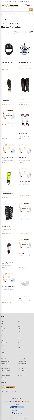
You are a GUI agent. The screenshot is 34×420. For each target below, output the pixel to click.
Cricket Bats (4, 358)
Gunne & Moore (5, 342)
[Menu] (3, 5)
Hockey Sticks (21, 358)
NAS (19, 321)
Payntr (19, 331)
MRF (19, 319)
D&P (2, 333)
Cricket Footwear (5, 370)
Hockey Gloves (22, 363)
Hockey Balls (21, 368)
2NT (2, 319)
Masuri (3, 352)
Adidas (3, 321)
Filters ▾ (5, 19)
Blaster (3, 328)
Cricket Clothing (5, 368)
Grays (2, 340)
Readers (20, 338)
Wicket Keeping (5, 365)
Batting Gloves (5, 361)
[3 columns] (30, 32)
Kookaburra (4, 349)
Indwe (2, 345)
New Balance (21, 323)
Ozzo (19, 328)
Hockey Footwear (22, 365)
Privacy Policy (4, 393)
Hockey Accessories (23, 373)
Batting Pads (4, 363)
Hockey (7, 23)
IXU (2, 347)
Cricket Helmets (5, 375)
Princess (20, 333)
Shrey (19, 340)
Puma (19, 335)
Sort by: (15, 32)
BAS (2, 326)
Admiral (3, 323)
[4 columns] (32, 32)
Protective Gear (5, 373)
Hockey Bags (21, 370)
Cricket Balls (4, 380)
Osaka (19, 326)
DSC (2, 335)
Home (2, 23)
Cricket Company (5, 331)
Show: (8, 31)
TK (18, 345)
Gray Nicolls (4, 338)
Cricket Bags (4, 377)
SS (19, 342)
